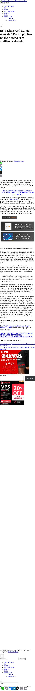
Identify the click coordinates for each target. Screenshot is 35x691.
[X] (17, 172)
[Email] (17, 177)
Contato (10, 18)
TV (5, 8)
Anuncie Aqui (8, 16)
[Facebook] (17, 168)
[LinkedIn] (17, 170)
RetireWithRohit (13, 652)
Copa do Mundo (9, 6)
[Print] (17, 175)
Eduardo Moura (19, 161)
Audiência (7, 9)
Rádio (6, 15)
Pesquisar (3, 375)
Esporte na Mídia (9, 11)
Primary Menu (5, 2)
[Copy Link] (17, 165)
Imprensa (7, 13)
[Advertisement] (17, 62)
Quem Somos (12, 20)
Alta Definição (14, 199)
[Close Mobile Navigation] (1, 26)
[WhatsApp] (17, 163)
